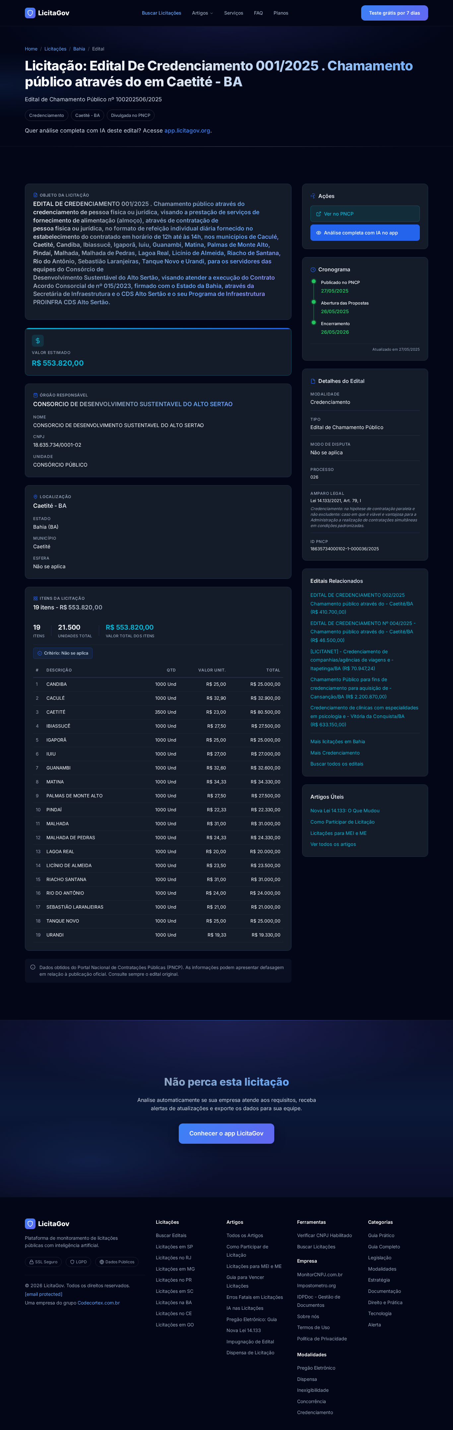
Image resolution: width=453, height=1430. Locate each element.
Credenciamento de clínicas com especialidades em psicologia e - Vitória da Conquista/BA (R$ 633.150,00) (364, 716)
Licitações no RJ (173, 1257)
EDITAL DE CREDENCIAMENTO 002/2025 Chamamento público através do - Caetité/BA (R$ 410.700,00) (361, 603)
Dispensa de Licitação (250, 1352)
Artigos (200, 13)
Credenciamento (315, 1412)
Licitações (55, 48)
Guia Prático (381, 1235)
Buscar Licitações (161, 13)
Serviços (233, 13)
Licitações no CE (174, 1313)
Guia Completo (384, 1246)
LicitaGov (53, 13)
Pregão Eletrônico (316, 1368)
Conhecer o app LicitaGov (226, 1133)
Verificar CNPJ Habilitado (324, 1235)
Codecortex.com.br (99, 1302)
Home (31, 48)
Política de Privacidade (322, 1338)
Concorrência (311, 1401)
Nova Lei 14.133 (244, 1330)
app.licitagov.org (187, 130)
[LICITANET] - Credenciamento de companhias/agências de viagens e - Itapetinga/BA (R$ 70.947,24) (352, 660)
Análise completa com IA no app (361, 232)
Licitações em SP (174, 1246)
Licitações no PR (174, 1280)
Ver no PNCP (339, 214)
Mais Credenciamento (335, 753)
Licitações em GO (175, 1324)
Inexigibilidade (313, 1390)
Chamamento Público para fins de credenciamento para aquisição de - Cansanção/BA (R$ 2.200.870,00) (351, 687)
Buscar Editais (171, 1235)
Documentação (384, 1291)
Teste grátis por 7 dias (394, 13)
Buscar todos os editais (336, 763)
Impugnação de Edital (250, 1341)
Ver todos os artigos (333, 844)
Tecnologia (380, 1313)
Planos (281, 13)
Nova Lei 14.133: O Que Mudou (345, 810)
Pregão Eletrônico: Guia (252, 1319)
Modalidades (382, 1269)
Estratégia (379, 1280)
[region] (158, 802)
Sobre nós (308, 1316)
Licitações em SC (174, 1291)
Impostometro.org (316, 1285)
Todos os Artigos (245, 1235)
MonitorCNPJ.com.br (320, 1274)
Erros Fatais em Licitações (255, 1297)
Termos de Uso (313, 1327)
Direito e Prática (385, 1302)
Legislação (379, 1257)
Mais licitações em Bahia (337, 741)
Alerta (374, 1324)
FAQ (258, 13)
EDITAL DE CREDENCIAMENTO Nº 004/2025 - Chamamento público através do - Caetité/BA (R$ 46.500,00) (363, 631)
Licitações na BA (174, 1302)
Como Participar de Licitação (342, 822)
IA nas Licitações (245, 1308)
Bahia (79, 48)
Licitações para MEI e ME (338, 833)
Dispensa (307, 1379)
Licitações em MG (175, 1269)
